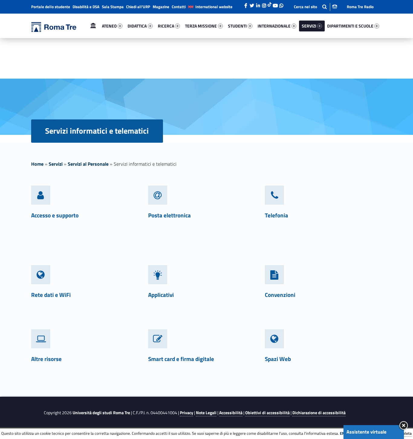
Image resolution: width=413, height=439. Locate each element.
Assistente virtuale (366, 431)
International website (214, 7)
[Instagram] (264, 4)
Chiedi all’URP (138, 7)
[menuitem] (93, 26)
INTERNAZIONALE (274, 26)
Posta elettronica (169, 215)
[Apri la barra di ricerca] (315, 7)
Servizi (56, 163)
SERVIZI (309, 26)
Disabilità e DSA (86, 7)
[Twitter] (252, 4)
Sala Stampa (113, 7)
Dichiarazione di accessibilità (319, 412)
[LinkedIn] (258, 4)
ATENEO (109, 26)
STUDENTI (237, 26)
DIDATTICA (137, 26)
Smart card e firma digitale (181, 358)
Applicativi (161, 294)
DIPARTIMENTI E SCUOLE (350, 26)
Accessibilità (230, 412)
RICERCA (166, 26)
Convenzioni (280, 294)
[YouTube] (275, 4)
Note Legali (206, 412)
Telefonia (276, 215)
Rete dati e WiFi (51, 294)
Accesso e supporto (55, 215)
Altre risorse (46, 358)
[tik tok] (269, 4)
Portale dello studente (50, 7)
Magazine (161, 7)
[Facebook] (246, 4)
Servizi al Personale (88, 163)
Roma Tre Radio (360, 7)
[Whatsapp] (281, 4)
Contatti (179, 7)
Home (93, 26)
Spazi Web (278, 358)
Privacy (186, 412)
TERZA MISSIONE (201, 26)
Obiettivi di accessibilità (267, 412)
